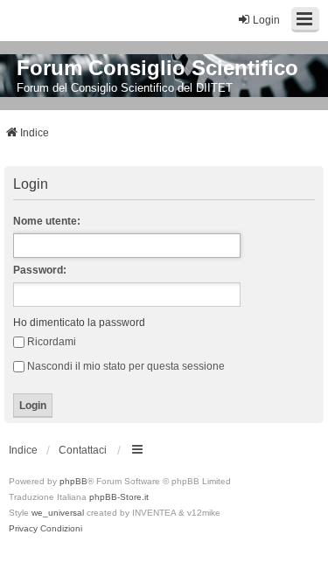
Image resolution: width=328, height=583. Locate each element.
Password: (39, 270)
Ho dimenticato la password (79, 322)
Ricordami (51, 342)
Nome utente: (46, 221)
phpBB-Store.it (119, 497)
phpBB (73, 481)
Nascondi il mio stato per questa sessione (126, 366)
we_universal (57, 512)
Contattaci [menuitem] (83, 450)
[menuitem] (23, 529)
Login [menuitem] (266, 20)
